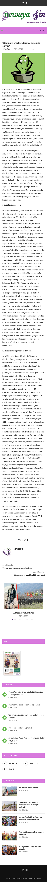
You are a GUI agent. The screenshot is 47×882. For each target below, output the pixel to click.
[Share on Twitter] (25, 540)
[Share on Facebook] (22, 540)
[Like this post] (20, 540)
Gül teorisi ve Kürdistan (23, 612)
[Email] (26, 3)
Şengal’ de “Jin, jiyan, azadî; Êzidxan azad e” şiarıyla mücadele (30, 804)
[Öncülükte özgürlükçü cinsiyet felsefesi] (9, 835)
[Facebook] (38, 30)
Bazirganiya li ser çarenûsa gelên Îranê (24, 705)
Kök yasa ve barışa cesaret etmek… (30, 847)
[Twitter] (23, 3)
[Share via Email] (27, 540)
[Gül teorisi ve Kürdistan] (23, 596)
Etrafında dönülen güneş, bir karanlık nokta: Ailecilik (30, 818)
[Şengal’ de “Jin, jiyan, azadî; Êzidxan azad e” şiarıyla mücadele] (9, 806)
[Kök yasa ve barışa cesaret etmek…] (9, 850)
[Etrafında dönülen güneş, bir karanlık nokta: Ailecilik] (9, 821)
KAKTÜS (6, 49)
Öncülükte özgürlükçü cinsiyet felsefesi (31, 833)
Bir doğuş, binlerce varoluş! (20, 728)
